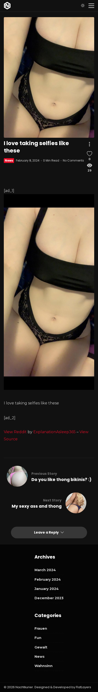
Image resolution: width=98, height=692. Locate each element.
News (9, 160)
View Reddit (15, 432)
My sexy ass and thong (37, 506)
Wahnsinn (43, 666)
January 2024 (46, 589)
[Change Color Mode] (83, 6)
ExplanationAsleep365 (54, 432)
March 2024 (45, 570)
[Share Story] (89, 144)
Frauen (40, 628)
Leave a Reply (46, 532)
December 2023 (49, 598)
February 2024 (47, 579)
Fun (37, 638)
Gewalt (40, 647)
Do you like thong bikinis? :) (61, 479)
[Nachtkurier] (7, 6)
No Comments (73, 160)
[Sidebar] (91, 6)
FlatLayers (83, 687)
